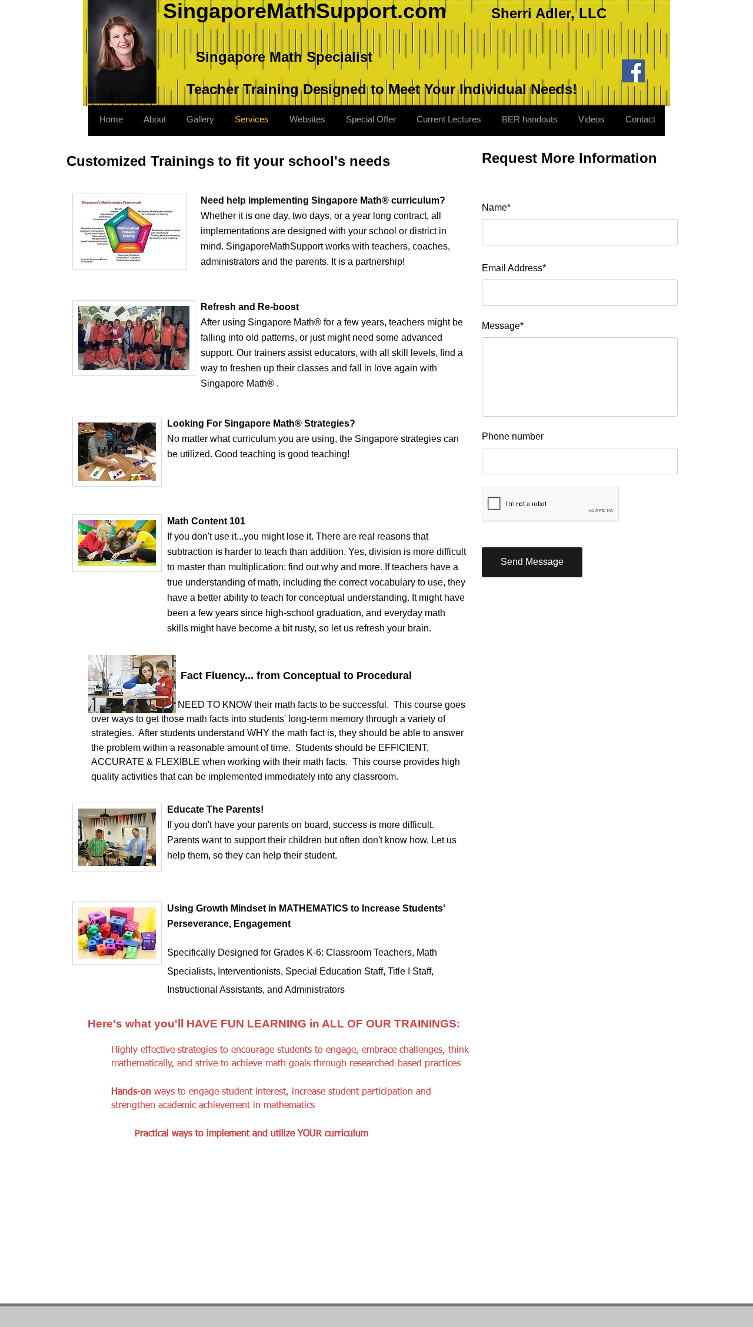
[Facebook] (633, 70)
